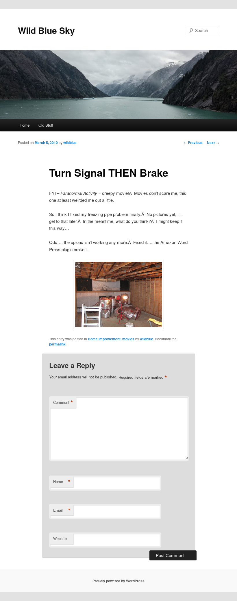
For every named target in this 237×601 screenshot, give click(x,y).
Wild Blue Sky (46, 30)
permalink (57, 344)
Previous (193, 142)
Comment (63, 402)
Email (62, 510)
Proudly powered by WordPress (118, 580)
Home (24, 125)
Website (60, 538)
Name (62, 481)
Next (213, 142)
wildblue (70, 142)
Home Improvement (104, 338)
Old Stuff (45, 125)
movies (128, 338)
